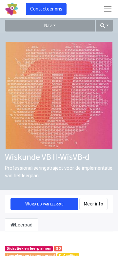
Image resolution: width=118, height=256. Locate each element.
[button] (104, 26)
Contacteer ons (46, 9)
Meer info (93, 204)
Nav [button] (48, 25)
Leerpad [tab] (23, 225)
